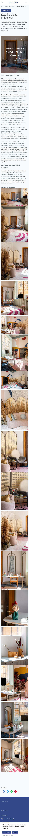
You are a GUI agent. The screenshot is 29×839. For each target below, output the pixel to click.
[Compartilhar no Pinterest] (15, 791)
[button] (7, 835)
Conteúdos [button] (3, 810)
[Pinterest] (7, 818)
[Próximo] (24, 39)
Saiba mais (5, 828)
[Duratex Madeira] (13, 2)
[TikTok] (13, 818)
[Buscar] (2, 2)
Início (2, 6)
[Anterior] (21, 39)
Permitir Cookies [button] (7, 832)
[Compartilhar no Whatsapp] (11, 791)
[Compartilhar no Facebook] (4, 791)
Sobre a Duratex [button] (4, 801)
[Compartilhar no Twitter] (8, 791)
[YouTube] (10, 818)
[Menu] (26, 2)
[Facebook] (4, 818)
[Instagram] (2, 818)
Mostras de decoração (9, 6)
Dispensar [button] (15, 832)
